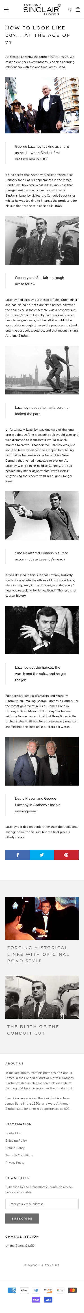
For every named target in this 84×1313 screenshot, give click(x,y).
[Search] (70, 9)
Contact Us (13, 1133)
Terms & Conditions (19, 1155)
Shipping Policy (16, 1141)
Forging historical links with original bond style (38, 954)
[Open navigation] (6, 9)
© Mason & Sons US (42, 1265)
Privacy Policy (14, 1163)
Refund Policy (15, 1148)
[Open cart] (78, 9)
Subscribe (22, 1218)
